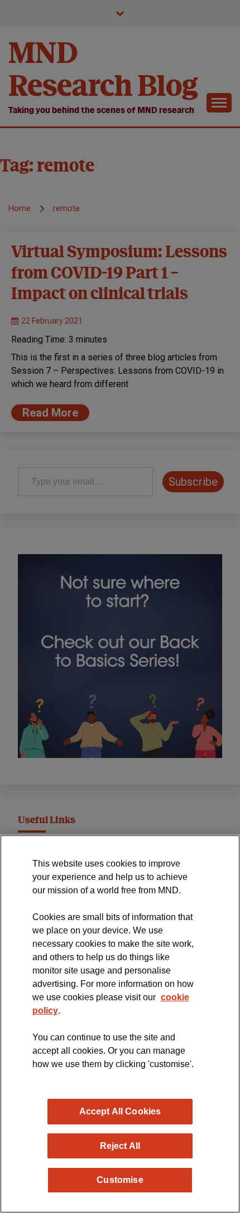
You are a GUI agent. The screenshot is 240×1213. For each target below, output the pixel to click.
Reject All (120, 1146)
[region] (120, 1024)
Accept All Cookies (120, 1111)
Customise (120, 1180)
